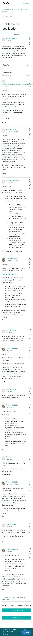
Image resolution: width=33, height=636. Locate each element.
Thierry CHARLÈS (12, 258)
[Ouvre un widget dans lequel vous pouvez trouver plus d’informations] (26, 632)
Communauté (15, 9)
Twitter (5, 65)
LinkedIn (8, 65)
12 (30, 66)
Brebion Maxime (11, 38)
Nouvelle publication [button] (16, 610)
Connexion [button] (26, 3)
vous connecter (13, 597)
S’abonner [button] (16, 34)
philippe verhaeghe (12, 180)
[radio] (30, 38)
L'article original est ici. (9, 274)
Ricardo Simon (11, 129)
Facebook (3, 65)
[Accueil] (7, 4)
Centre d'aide (5, 9)
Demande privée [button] (16, 617)
